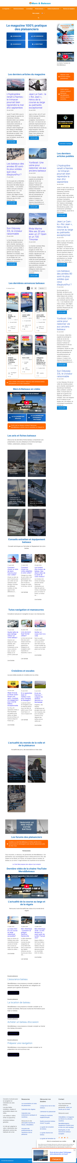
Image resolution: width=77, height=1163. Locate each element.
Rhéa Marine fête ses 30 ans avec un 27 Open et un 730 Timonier (37, 234)
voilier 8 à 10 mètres (28, 326)
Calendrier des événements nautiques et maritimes (29, 1115)
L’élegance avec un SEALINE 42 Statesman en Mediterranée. (41, 361)
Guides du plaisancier (53, 8)
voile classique (27, 368)
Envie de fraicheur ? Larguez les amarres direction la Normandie (39, 697)
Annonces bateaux (18, 8)
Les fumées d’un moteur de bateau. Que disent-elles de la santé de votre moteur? (40, 572)
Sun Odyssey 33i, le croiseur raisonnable (14, 231)
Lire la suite (11, 142)
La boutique (29, 8)
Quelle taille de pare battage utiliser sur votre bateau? (13, 634)
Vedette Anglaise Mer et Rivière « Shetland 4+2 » (12, 361)
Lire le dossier (13, 993)
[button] (74, 1141)
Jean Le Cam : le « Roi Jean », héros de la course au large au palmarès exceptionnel (37, 101)
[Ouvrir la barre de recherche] (38, 18)
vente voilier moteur (26, 315)
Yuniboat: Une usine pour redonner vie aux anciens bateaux (37, 166)
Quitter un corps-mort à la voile (40, 634)
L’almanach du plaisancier (47, 1111)
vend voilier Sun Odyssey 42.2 (40, 316)
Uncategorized (13, 373)
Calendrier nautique (65, 143)
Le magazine (5, 8)
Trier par (41, 288)
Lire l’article (11, 596)
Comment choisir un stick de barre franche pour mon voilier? (13, 571)
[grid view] (28, 288)
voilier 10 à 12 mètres (13, 327)
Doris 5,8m (25, 358)
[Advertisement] (26, 62)
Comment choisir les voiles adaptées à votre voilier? (26, 570)
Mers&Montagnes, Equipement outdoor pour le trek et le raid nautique (66, 1125)
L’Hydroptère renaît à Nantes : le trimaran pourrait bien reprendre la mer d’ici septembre (15, 101)
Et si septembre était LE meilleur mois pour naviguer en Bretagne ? (26, 696)
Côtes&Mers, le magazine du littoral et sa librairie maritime (66, 1119)
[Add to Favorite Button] (16, 295)
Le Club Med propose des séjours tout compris (26, 864)
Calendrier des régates (28, 1109)
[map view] (35, 288)
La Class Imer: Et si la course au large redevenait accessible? (12, 932)
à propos (30, 1160)
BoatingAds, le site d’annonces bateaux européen (65, 1131)
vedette (42, 373)
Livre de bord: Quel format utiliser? (26, 634)
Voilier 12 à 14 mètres (41, 327)
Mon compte (35, 13)
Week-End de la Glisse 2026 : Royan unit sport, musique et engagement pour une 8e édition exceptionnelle (13, 699)
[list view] (31, 288)
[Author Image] (9, 311)
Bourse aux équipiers (69, 8)
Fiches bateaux (39, 8)
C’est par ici (56, 1159)
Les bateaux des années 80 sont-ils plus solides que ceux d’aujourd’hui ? (15, 169)
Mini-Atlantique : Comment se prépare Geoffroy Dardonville (26, 932)
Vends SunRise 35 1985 (11, 316)
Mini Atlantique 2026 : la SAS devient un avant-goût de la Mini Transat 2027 (40, 933)
